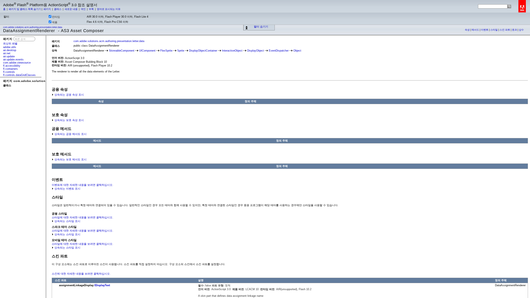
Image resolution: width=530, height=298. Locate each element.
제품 (54, 22)
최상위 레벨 (10, 43)
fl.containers (10, 68)
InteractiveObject (232, 50)
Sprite (180, 50)
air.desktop (9, 50)
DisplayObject (255, 50)
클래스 (58, 9)
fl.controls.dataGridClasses (19, 75)
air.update (9, 56)
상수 (521, 29)
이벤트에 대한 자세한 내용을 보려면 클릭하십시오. (82, 184)
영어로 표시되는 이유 (108, 9)
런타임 (56, 16)
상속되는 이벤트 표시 (67, 188)
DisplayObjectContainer (203, 50)
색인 (83, 9)
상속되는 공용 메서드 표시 (70, 134)
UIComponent (147, 50)
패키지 (47, 9)
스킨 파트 (505, 29)
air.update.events (13, 59)
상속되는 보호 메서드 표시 (70, 159)
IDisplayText (102, 285)
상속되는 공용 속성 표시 (69, 94)
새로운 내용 (71, 9)
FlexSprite (166, 50)
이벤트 (485, 29)
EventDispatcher (279, 50)
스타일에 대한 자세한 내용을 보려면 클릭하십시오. (82, 217)
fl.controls (9, 71)
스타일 (494, 29)
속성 (467, 29)
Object (297, 50)
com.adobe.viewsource (17, 62)
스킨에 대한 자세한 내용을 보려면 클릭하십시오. (81, 273)
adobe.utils (9, 47)
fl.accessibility (11, 65)
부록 (91, 9)
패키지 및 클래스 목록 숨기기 (25, 9)
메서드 (476, 29)
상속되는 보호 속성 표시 (69, 120)
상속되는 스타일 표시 (67, 221)
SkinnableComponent (121, 50)
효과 (515, 29)
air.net (6, 53)
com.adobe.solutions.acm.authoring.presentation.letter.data (33, 27)
